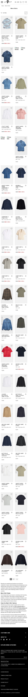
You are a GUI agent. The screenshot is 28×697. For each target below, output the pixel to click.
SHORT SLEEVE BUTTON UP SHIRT (5, 97)
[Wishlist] (23, 2)
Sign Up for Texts (5, 661)
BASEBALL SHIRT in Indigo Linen (19, 186)
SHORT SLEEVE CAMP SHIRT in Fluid (19, 37)
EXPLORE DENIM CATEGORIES (8, 645)
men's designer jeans (19, 606)
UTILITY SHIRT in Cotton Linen (5, 127)
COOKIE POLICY (4, 682)
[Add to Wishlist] (11, 17)
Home (3, 5)
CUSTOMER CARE (5, 632)
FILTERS (5, 12)
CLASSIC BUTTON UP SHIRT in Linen (19, 97)
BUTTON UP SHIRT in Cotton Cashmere (20, 395)
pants (2, 608)
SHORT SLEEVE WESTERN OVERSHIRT (19, 127)
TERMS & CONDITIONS (6, 675)
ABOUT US (3, 637)
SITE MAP (3, 685)
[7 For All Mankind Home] (8, 2)
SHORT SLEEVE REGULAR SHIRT (6, 68)
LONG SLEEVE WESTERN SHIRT (6, 336)
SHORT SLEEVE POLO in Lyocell (19, 484)
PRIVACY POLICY (4, 678)
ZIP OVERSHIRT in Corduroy (5, 571)
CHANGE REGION (5, 672)
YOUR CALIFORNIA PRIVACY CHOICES (9, 689)
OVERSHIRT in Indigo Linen (5, 217)
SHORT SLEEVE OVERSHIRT (5, 484)
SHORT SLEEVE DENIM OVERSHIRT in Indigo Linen (5, 187)
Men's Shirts (7, 5)
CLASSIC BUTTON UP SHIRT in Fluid (5, 306)
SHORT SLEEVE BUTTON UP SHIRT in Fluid (5, 37)
